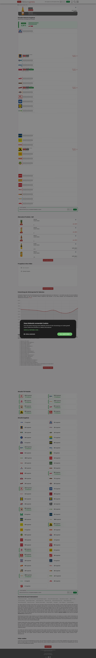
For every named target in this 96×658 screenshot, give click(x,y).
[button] (48, 330)
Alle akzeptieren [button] (65, 334)
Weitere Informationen (45, 327)
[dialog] (48, 329)
